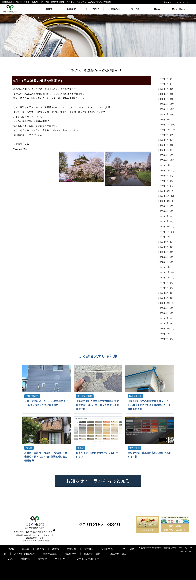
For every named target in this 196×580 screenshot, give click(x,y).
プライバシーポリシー (88, 559)
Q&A (10, 559)
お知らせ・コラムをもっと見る (98, 480)
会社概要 (88, 549)
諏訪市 (25, 549)
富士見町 (71, 549)
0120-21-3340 (103, 524)
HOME (10, 549)
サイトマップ (62, 559)
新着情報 (25, 559)
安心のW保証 (108, 549)
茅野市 (55, 549)
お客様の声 (70, 553)
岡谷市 (40, 549)
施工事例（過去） (119, 553)
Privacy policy (182, 2)
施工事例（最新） (93, 553)
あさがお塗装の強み (24, 553)
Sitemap (168, 2)
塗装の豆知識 (50, 553)
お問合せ (42, 559)
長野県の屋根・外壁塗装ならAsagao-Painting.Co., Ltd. (171, 548)
